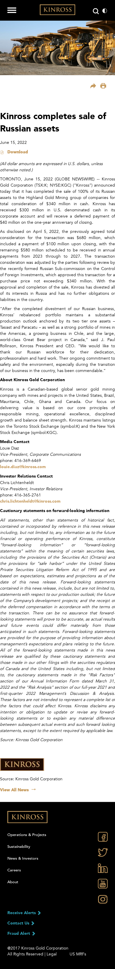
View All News (14, 790)
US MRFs (78, 954)
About (12, 882)
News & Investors (22, 858)
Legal (52, 954)
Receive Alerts (22, 913)
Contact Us (18, 923)
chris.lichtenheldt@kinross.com (30, 501)
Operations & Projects (26, 835)
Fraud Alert (19, 934)
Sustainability (18, 846)
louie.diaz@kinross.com (23, 467)
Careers (14, 870)
